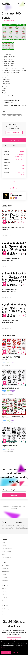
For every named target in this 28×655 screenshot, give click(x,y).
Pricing (4, 554)
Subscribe (14, 495)
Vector (12, 20)
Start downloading (7, 548)
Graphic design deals (7, 609)
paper (4, 115)
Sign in (20, 3)
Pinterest (4, 600)
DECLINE (16, 652)
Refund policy (5, 571)
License (4, 574)
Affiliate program (6, 557)
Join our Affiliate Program (14, 132)
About (3, 542)
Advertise (4, 577)
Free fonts (4, 612)
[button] (24, 4)
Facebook (4, 597)
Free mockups (5, 615)
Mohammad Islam (16, 195)
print (19, 115)
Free (8, 391)
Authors (4, 545)
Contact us (5, 580)
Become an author (6, 551)
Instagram (4, 594)
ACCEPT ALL (6, 652)
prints (9, 115)
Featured (12, 391)
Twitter (4, 591)
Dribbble (4, 588)
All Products (5, 20)
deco (14, 115)
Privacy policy (5, 565)
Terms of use (5, 568)
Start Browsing (14, 639)
